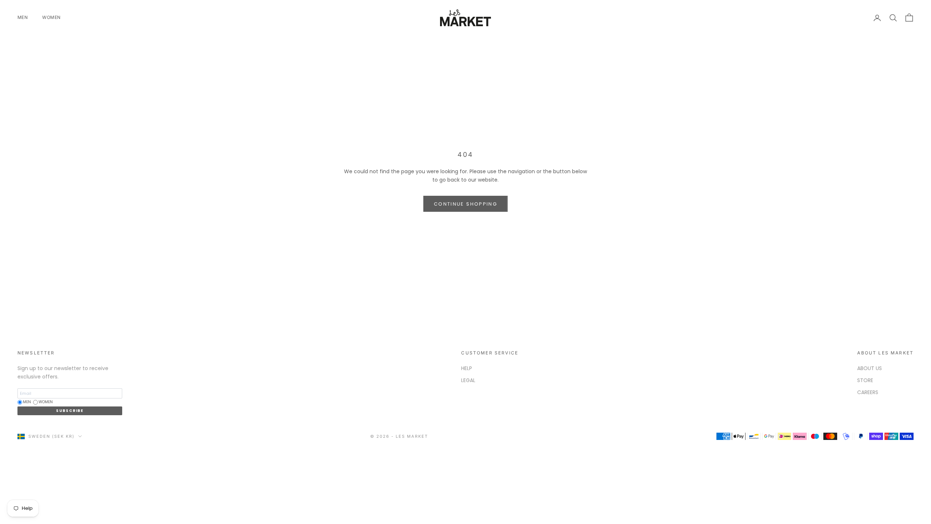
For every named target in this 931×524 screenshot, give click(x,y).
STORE (865, 380)
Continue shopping (465, 204)
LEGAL (468, 380)
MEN (22, 17)
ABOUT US (869, 368)
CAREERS (867, 392)
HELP (466, 368)
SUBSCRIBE (70, 410)
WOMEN (51, 17)
